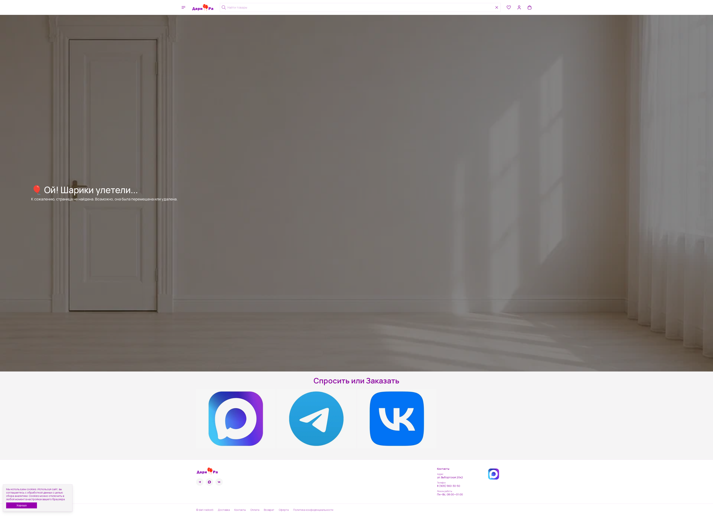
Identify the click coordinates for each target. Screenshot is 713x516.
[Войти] (519, 7)
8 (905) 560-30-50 (448, 486)
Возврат (269, 510)
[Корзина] (529, 7)
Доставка (224, 510)
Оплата (254, 510)
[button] (509, 7)
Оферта (284, 510)
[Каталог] (183, 7)
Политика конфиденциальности (313, 510)
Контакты (240, 510)
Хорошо (22, 505)
